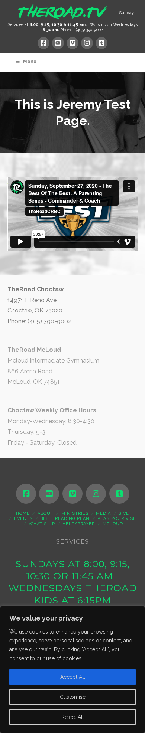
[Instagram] (87, 43)
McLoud (113, 523)
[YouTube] (58, 43)
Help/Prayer (78, 523)
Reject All (72, 717)
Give (124, 513)
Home (23, 513)
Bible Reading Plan (65, 518)
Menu (29, 61)
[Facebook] (43, 43)
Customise (73, 697)
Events (23, 518)
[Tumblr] (101, 43)
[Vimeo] (72, 43)
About (46, 513)
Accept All (72, 677)
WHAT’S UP (42, 523)
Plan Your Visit (117, 518)
